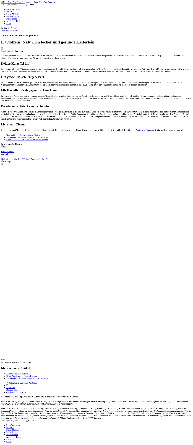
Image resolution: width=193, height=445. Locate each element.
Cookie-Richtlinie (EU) (16, 392)
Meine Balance (12, 16)
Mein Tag (5, 30)
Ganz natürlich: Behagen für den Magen (23, 135)
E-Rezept (10, 439)
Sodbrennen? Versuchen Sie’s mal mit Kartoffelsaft (27, 137)
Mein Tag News (13, 9)
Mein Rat (10, 12)
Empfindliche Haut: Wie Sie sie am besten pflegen (27, 140)
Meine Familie (12, 19)
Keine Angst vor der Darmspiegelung (21, 376)
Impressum (10, 387)
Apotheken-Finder (14, 21)
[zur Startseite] (28, 2)
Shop (8, 23)
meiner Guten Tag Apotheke (21, 383)
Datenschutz (11, 390)
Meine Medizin (12, 14)
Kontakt (9, 385)
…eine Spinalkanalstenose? (18, 374)
